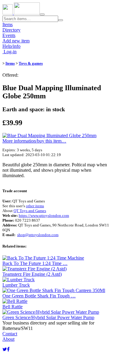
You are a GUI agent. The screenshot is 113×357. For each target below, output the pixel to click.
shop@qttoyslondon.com (37, 234)
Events (8, 35)
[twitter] (4, 349)
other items (35, 206)
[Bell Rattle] (14, 301)
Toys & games (31, 63)
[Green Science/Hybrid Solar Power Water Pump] (50, 312)
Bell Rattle (12, 306)
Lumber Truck (16, 285)
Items (7, 24)
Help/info (11, 46)
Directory (11, 29)
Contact (9, 333)
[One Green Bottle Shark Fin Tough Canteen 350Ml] (53, 290)
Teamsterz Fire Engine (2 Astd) (32, 274)
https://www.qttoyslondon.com (44, 215)
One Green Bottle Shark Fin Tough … (39, 295)
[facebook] (8, 349)
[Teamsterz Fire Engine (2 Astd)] (34, 268)
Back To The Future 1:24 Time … (34, 263)
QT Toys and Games (30, 210)
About (8, 339)
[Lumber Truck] (18, 279)
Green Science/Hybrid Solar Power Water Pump (48, 317)
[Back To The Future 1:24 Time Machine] (43, 257)
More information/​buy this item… (34, 140)
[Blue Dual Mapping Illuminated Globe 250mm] (49, 135)
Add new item (16, 40)
